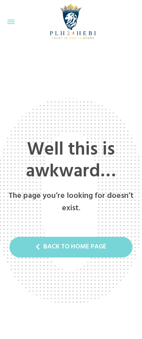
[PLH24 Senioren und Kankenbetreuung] (71, 22)
